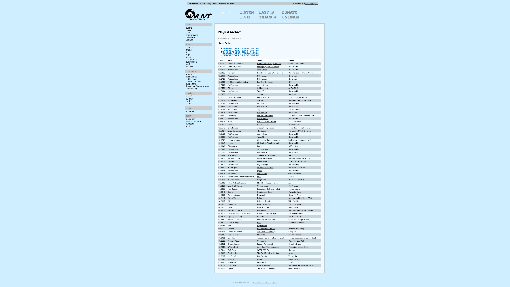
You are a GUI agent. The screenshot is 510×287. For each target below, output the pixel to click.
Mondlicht (261, 235)
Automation (222, 38)
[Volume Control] (230, 13)
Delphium (260, 198)
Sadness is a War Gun (266, 155)
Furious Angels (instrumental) (268, 189)
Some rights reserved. (260, 283)
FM (187, 52)
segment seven (263, 149)
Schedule (190, 111)
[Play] (223, 13)
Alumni (189, 74)
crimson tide (262, 174)
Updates (189, 40)
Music (188, 30)
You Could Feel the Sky (266, 232)
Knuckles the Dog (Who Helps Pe (270, 73)
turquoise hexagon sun (266, 220)
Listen (188, 57)
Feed (188, 126)
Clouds (260, 259)
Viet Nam (260, 100)
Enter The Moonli (263, 265)
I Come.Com (262, 262)
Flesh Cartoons (263, 97)
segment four (262, 103)
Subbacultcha (262, 88)
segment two (262, 70)
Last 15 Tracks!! (268, 15)
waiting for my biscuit (265, 128)
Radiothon (190, 37)
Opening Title (262, 241)
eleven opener (262, 119)
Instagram (190, 119)
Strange (260, 94)
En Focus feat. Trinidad (266, 229)
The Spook (261, 131)
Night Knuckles (263, 207)
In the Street (262, 162)
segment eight (262, 165)
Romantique (261, 210)
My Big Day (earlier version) (268, 67)
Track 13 (260, 91)
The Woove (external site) (197, 86)
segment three (262, 85)
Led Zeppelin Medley (265, 82)
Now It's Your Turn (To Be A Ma (269, 64)
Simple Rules (262, 180)
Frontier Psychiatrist (265, 244)
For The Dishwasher (265, 116)
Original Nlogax (263, 186)
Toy (258, 110)
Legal (188, 55)
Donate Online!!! (290, 15)
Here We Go (262, 256)
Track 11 (260, 137)
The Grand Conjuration (266, 268)
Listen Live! (247, 15)
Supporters (191, 84)
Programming (192, 35)
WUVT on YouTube (193, 121)
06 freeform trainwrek (265, 168)
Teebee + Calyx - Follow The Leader (271, 238)
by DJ (188, 101)
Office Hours (191, 59)
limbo (259, 177)
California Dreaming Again (267, 213)
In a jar (260, 146)
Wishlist (189, 67)
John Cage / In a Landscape (268, 247)
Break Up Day (262, 217)
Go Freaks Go (262, 125)
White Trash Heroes (265, 158)
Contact (189, 47)
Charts (189, 103)
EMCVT (188, 50)
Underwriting (191, 89)
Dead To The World (264, 204)
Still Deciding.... (311, 4)
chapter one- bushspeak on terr (269, 140)
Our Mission (191, 62)
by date (189, 99)
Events (189, 28)
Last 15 (189, 96)
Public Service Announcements (193, 80)
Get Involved (191, 77)
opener (259, 171)
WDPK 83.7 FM (263, 250)
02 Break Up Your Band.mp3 (268, 143)
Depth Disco (262, 226)
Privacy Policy (272, 283)
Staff (188, 64)
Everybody (261, 195)
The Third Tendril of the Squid (268, 253)
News (188, 32)
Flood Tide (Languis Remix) (267, 183)
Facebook (190, 124)
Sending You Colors (264, 192)
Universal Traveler (264, 201)
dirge (259, 223)
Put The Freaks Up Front (266, 122)
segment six (262, 134)
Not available (262, 76)
